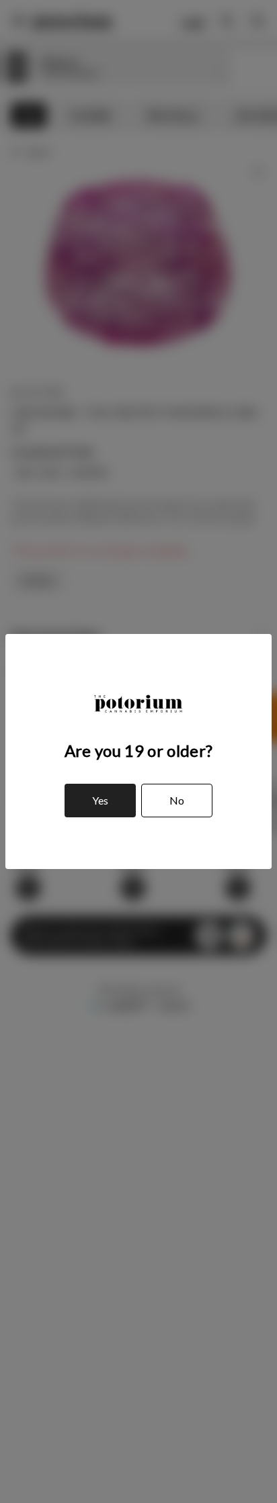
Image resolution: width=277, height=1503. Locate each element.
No (176, 800)
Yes (100, 800)
